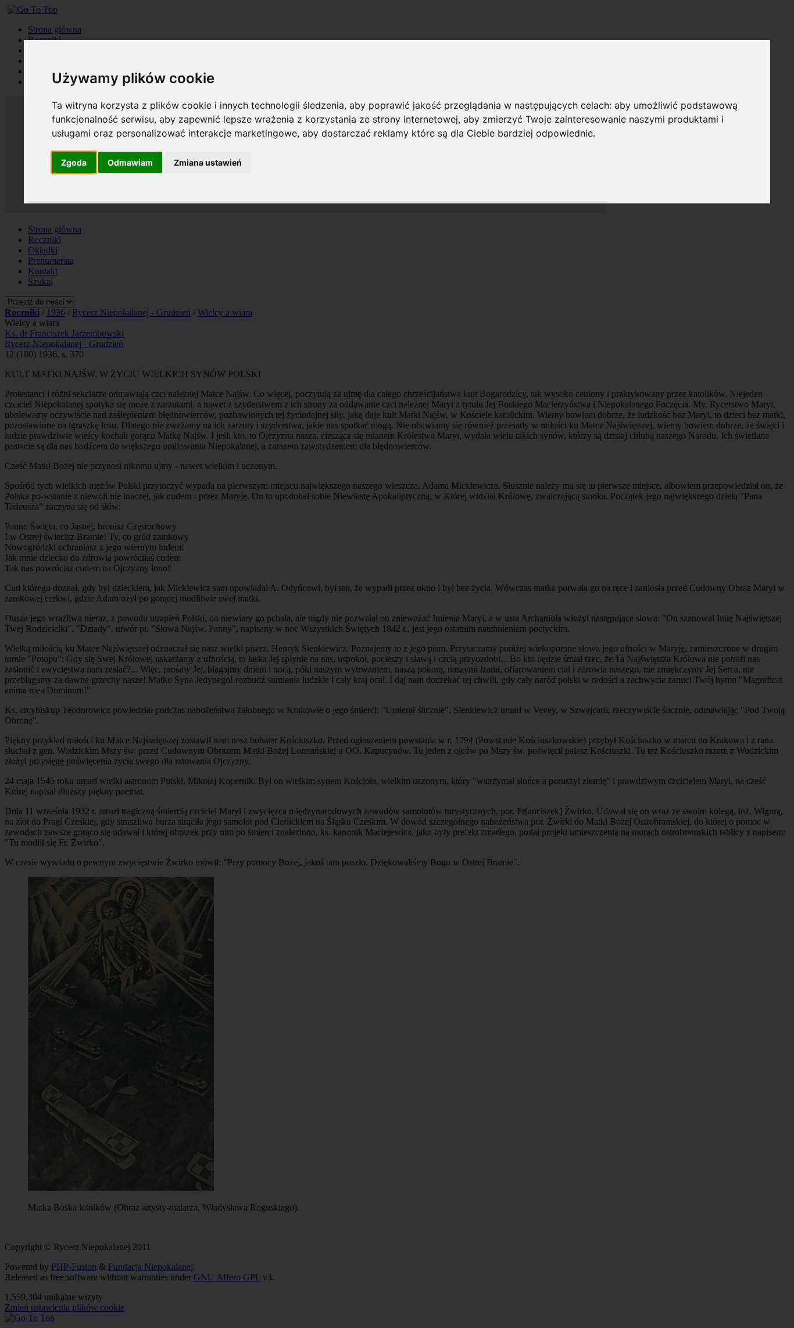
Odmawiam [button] (130, 162)
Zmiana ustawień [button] (208, 162)
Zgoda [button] (74, 162)
